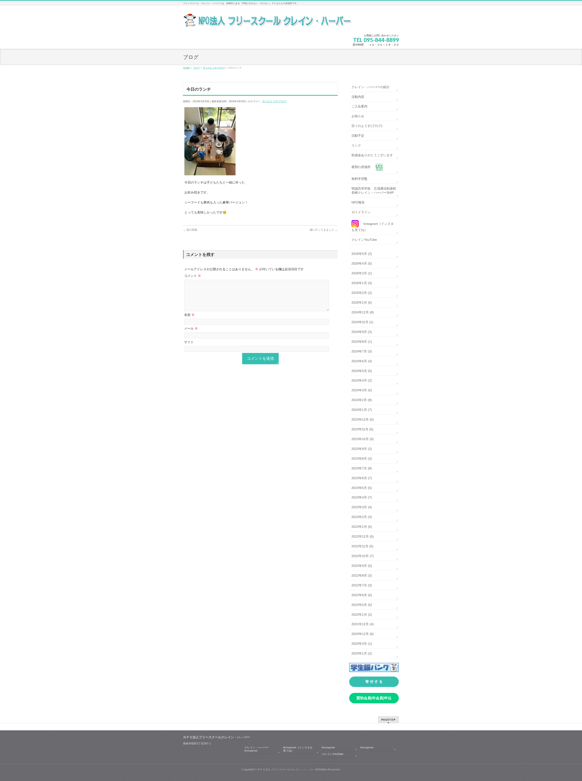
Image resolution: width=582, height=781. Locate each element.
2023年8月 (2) (361, 458)
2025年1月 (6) (361, 302)
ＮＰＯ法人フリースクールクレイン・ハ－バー (285, 769)
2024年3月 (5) (361, 390)
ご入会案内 (359, 106)
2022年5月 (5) (361, 605)
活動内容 (357, 97)
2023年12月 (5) (362, 419)
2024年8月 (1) (361, 341)
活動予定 (357, 135)
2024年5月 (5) (361, 371)
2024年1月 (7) (361, 410)
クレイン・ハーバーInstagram (256, 749)
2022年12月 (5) (362, 536)
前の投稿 (190, 229)
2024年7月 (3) (361, 351)
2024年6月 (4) (361, 361)
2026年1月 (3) (361, 283)
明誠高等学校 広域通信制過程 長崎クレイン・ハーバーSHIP (375, 190)
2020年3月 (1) (361, 643)
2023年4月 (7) (361, 497)
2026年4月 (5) (361, 263)
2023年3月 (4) (361, 507)
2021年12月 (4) (362, 624)
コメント (192, 276)
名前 (189, 315)
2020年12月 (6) (362, 634)
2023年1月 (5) (361, 526)
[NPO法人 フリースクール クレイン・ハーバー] (268, 22)
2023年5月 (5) (361, 488)
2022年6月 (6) (361, 595)
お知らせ (357, 116)
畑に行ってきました (324, 229)
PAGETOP (388, 719)
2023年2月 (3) (361, 517)
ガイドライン (361, 212)
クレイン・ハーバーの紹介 (370, 87)
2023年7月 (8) (361, 468)
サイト (189, 342)
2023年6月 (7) (361, 478)
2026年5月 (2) (361, 253)
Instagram (328, 747)
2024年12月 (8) (362, 312)
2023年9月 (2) (361, 449)
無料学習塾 (359, 179)
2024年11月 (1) (362, 322)
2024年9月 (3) (361, 332)
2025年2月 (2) (361, 293)
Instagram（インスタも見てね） (298, 749)
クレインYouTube (364, 239)
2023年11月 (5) (362, 429)
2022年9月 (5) (361, 566)
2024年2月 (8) (361, 400)
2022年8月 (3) (361, 575)
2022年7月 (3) (361, 585)
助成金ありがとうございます (372, 155)
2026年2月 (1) (361, 273)
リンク (356, 145)
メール (191, 328)
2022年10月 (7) (362, 556)
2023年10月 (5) (362, 439)
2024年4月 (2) (361, 380)
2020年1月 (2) (361, 653)
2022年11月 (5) (362, 546)
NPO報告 (358, 202)
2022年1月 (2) (361, 614)
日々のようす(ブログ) (274, 101)
